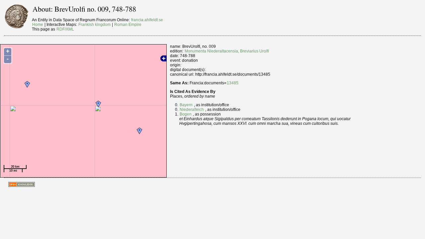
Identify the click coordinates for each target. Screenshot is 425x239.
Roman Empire (127, 24)
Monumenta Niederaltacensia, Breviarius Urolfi (227, 51)
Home (37, 24)
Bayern (186, 105)
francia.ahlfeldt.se (147, 20)
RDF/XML (65, 29)
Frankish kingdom (94, 24)
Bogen (186, 114)
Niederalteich (192, 109)
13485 (232, 83)
